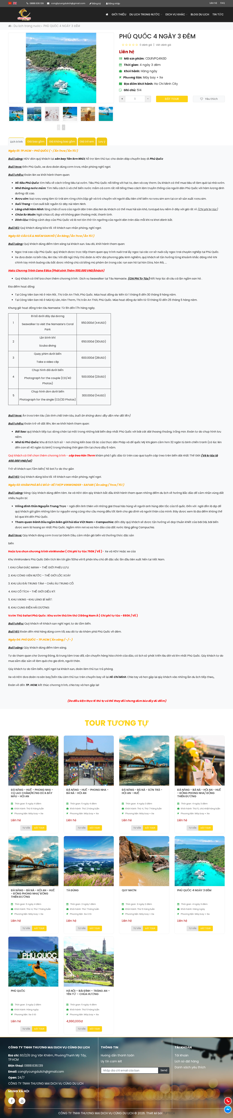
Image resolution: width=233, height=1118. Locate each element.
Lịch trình (16, 142)
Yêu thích (211, 99)
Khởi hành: (131, 71)
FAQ (222, 3)
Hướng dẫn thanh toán (117, 1055)
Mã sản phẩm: (133, 58)
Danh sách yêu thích (190, 1067)
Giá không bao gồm (62, 142)
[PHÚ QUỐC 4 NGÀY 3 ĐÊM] (16, 114)
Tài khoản (181, 1055)
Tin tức (218, 14)
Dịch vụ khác (175, 14)
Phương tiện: (132, 77)
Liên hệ (213, 3)
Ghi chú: (129, 90)
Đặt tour (172, 99)
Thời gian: (131, 65)
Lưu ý (101, 142)
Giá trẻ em (87, 142)
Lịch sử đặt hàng (187, 1061)
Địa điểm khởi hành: (138, 84)
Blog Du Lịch (200, 14)
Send (164, 1070)
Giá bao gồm (35, 142)
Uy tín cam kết (111, 1061)
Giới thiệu (119, 14)
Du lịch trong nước (145, 14)
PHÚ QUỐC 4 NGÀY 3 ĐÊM (61, 26)
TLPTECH (169, 1113)
